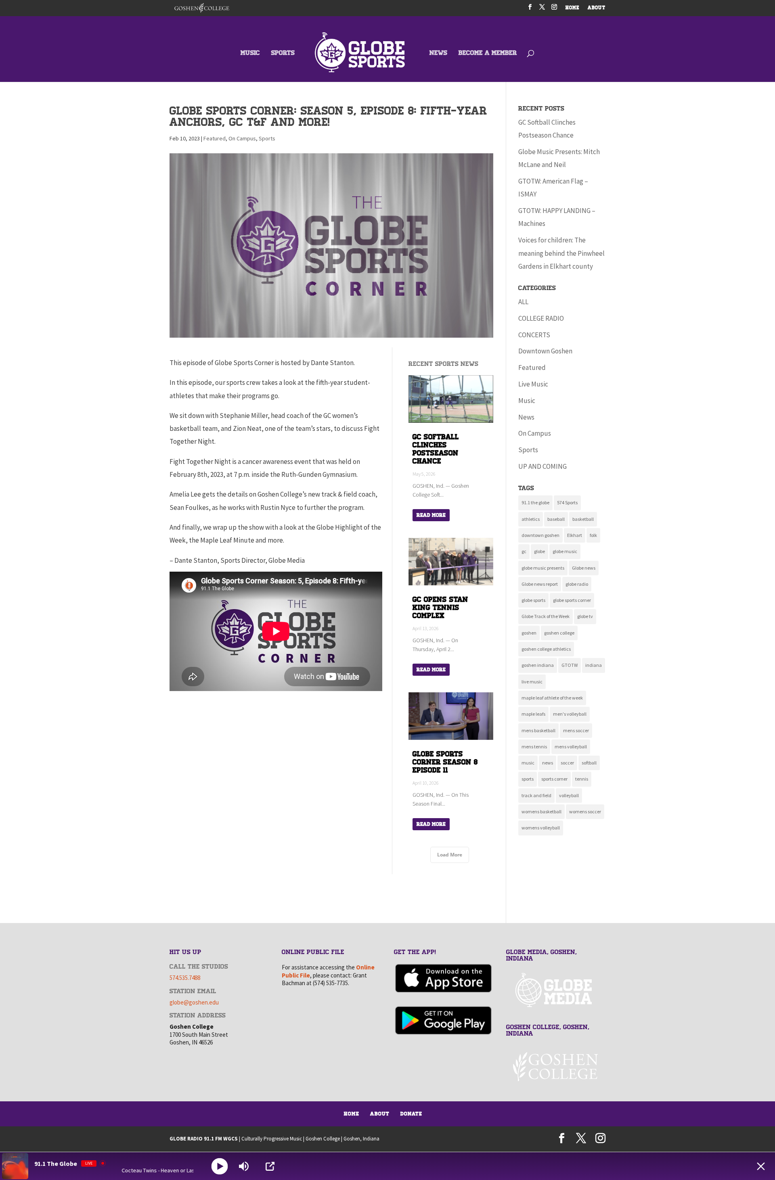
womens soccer (585, 811)
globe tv (585, 616)
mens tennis (534, 747)
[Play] (219, 1166)
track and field (536, 795)
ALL (523, 301)
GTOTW (569, 665)
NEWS (438, 53)
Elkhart (574, 535)
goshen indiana (538, 665)
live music (532, 682)
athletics (531, 519)
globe (539, 551)
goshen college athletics (546, 649)
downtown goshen (540, 535)
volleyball (569, 795)
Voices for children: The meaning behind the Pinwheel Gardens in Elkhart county (561, 253)
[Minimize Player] (761, 1166)
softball (589, 763)
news (547, 763)
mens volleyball (571, 747)
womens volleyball (541, 828)
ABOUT (596, 8)
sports (528, 779)
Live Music (533, 384)
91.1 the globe (535, 502)
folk (593, 535)
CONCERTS (534, 334)
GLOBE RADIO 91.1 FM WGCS (204, 1138)
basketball (583, 519)
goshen (529, 633)
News (526, 417)
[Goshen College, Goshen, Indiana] (555, 1066)
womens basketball (541, 811)
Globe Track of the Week (546, 616)
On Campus (242, 138)
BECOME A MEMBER (488, 53)
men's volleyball (569, 714)
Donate (411, 1114)
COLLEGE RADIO (541, 318)
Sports (267, 138)
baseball (556, 519)
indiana (593, 665)
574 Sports (567, 502)
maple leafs (533, 714)
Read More (431, 515)
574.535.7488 (185, 978)
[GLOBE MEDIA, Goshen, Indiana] (555, 990)
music (528, 763)
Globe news (583, 568)
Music (526, 400)
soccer (567, 763)
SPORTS (283, 53)
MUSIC (250, 53)
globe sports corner (572, 600)
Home (351, 1114)
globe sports (533, 600)
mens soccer (576, 730)
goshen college (559, 633)
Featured (214, 138)
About (380, 1114)
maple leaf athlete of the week (552, 698)
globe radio (577, 584)
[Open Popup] (270, 1166)
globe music (565, 551)
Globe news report (540, 584)
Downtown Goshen (545, 351)
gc (524, 551)
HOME (573, 8)
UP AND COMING (542, 466)
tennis (581, 779)
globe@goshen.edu (194, 1002)
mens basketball (538, 730)
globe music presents (543, 568)
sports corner (554, 779)
